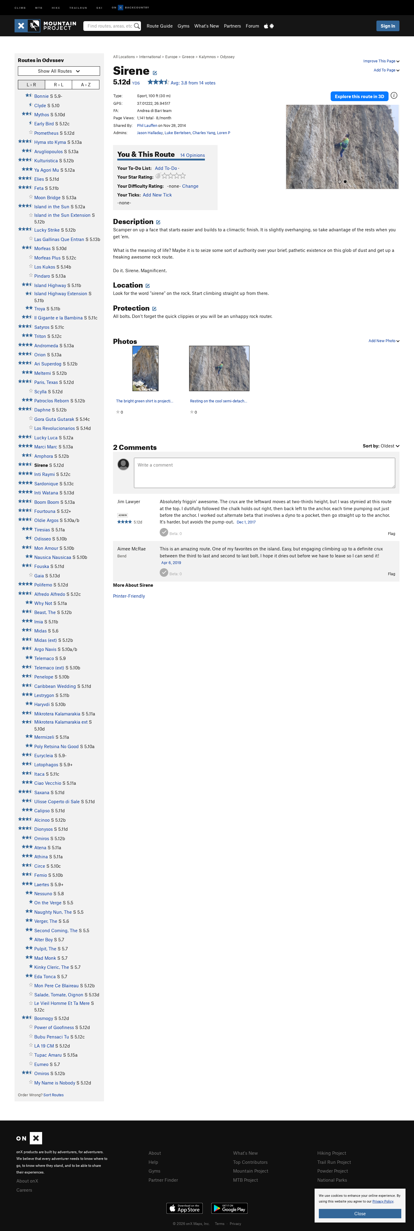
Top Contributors (250, 1162)
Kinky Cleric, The (51, 967)
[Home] (48, 25)
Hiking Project (331, 1153)
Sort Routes (53, 1094)
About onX (27, 1180)
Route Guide (160, 25)
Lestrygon (44, 695)
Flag (391, 533)
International (150, 56)
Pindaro (42, 276)
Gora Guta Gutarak (54, 419)
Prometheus (46, 133)
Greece (188, 56)
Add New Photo (382, 340)
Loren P (223, 132)
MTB (39, 7)
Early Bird (44, 123)
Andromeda (46, 345)
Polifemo (43, 584)
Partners (232, 25)
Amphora (43, 456)
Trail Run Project (334, 1162)
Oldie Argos (46, 520)
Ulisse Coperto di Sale (57, 801)
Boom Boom (46, 502)
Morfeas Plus (47, 257)
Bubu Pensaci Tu (51, 1036)
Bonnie (41, 96)
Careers (24, 1190)
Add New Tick (157, 194)
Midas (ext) (45, 640)
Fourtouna (44, 511)
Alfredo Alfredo (49, 594)
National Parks (332, 1180)
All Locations (124, 56)
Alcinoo (42, 820)
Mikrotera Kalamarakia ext (61, 721)
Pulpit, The (45, 948)
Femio (40, 875)
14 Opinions (192, 155)
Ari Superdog (48, 363)
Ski (99, 7)
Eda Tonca (45, 976)
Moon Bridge (47, 197)
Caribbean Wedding (55, 686)
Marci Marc (45, 446)
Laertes (41, 884)
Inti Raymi (44, 474)
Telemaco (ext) (49, 667)
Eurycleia (43, 755)
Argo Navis (45, 649)
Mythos (41, 114)
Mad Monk (45, 958)
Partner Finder (163, 1180)
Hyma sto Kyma (50, 142)
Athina (41, 856)
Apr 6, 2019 (171, 562)
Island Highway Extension (60, 293)
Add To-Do (166, 168)
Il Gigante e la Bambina (58, 317)
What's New (206, 25)
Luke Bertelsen (178, 132)
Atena (40, 847)
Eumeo (41, 1064)
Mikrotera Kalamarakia (57, 713)
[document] (360, 1205)
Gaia (39, 575)
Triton (40, 336)
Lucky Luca (46, 437)
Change (190, 186)
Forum (252, 25)
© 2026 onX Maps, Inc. (191, 1223)
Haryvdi (42, 704)
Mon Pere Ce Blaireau (56, 985)
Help (153, 1162)
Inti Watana (46, 492)
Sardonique (46, 483)
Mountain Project (250, 1170)
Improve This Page (379, 60)
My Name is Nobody (54, 1082)
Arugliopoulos (48, 151)
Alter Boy (43, 939)
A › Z (86, 84)
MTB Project (245, 1180)
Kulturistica (46, 160)
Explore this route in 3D (359, 96)
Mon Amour (46, 548)
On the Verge (48, 902)
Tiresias (42, 529)
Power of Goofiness (54, 1027)
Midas (40, 630)
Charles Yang (203, 132)
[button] (291, 147)
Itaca (39, 774)
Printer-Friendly (129, 596)
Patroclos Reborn (51, 400)
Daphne (42, 409)
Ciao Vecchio (47, 783)
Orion (40, 354)
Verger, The (45, 921)
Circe (39, 866)
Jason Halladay (150, 132)
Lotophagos (46, 764)
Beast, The (45, 612)
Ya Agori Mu (46, 170)
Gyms (183, 25)
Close (360, 1213)
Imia (38, 621)
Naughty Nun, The (53, 912)
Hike (56, 7)
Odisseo (42, 538)
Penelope (43, 676)
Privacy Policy (382, 1201)
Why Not (43, 603)
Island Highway (50, 285)
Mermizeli (44, 737)
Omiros (41, 838)
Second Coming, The (56, 930)
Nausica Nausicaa (52, 557)
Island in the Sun (51, 206)
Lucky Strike (47, 230)
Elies (39, 179)
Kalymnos (207, 56)
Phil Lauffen (147, 125)
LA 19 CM (44, 1045)
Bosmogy (43, 1018)
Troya (39, 308)
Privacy (235, 1223)
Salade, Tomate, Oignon (58, 994)
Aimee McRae (131, 548)
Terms (220, 1223)
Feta (39, 188)
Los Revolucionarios (54, 428)
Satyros (41, 327)
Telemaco (44, 658)
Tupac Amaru (48, 1055)
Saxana (41, 792)
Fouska (41, 566)
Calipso (42, 810)
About (155, 1153)
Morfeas (42, 248)
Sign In (388, 25)
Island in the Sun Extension (62, 215)
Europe (171, 56)
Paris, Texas (46, 382)
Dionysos (43, 829)
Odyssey (227, 56)
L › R (31, 84)
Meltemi (42, 373)
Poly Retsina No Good (56, 746)
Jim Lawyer (128, 501)
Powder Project (332, 1170)
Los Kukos (44, 266)
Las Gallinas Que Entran (59, 239)
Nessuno (43, 893)
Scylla (40, 391)
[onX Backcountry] (130, 8)
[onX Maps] (29, 1142)
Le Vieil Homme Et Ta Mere (62, 1003)
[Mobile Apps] (269, 25)
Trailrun (78, 7)
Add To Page (385, 70)
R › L (58, 84)
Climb (20, 7)
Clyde (40, 105)
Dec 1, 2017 (246, 522)
